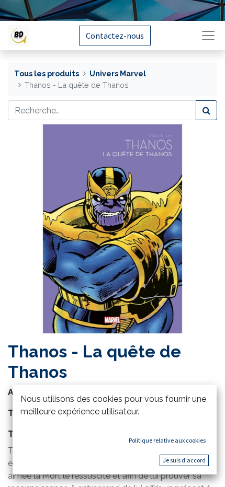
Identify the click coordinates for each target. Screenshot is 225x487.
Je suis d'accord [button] (184, 460)
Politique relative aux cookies (167, 440)
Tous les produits (46, 73)
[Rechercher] (206, 110)
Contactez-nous (115, 35)
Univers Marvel (117, 73)
